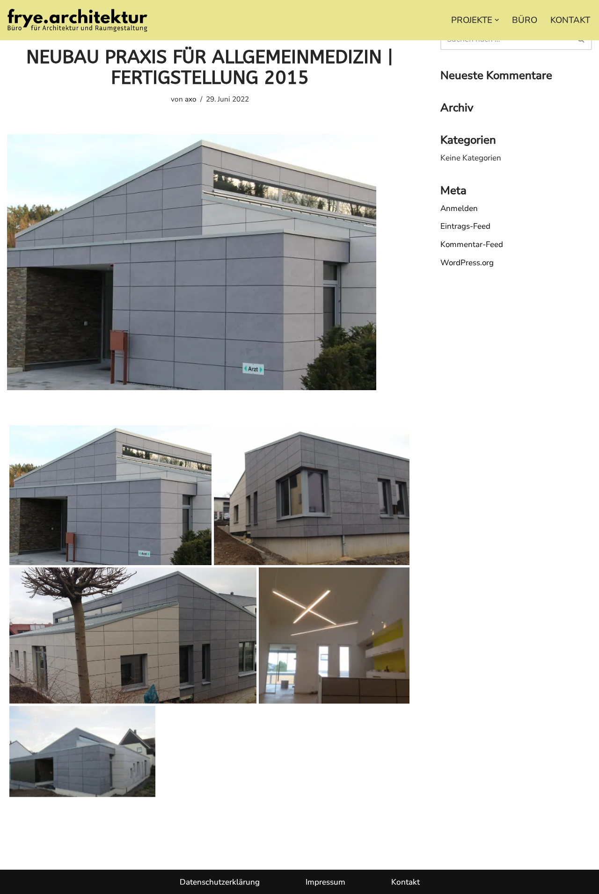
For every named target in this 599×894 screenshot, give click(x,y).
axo (191, 99)
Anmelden (459, 208)
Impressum (325, 882)
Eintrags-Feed (465, 226)
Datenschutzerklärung (220, 882)
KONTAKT (570, 20)
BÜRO (524, 20)
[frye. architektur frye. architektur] (77, 20)
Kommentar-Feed (471, 244)
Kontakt (405, 882)
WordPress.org (467, 262)
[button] (497, 20)
